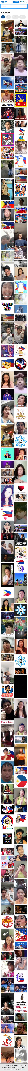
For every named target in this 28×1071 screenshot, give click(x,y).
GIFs (8, 17)
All (3, 17)
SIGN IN (22, 1)
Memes (22, 17)
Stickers (15, 17)
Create (16, 1)
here (24, 1069)
